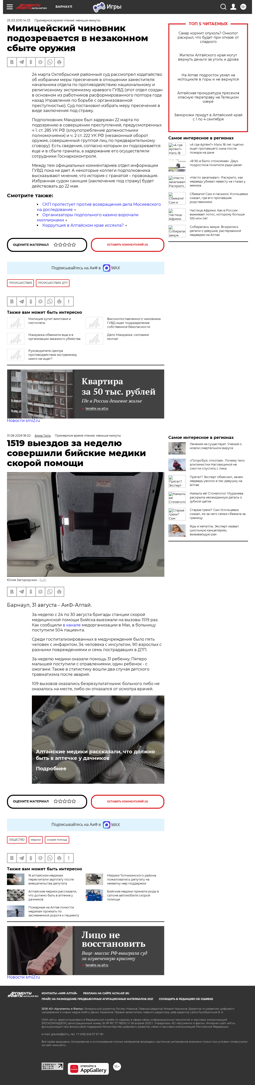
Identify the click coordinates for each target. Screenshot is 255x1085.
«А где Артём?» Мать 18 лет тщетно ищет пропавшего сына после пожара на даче (217, 148)
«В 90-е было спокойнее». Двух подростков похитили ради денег (216, 163)
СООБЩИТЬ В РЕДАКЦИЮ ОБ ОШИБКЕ (186, 999)
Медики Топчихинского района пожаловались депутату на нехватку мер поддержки (131, 879)
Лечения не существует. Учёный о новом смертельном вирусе (216, 446)
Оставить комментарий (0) (127, 244)
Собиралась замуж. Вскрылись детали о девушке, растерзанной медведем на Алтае (215, 231)
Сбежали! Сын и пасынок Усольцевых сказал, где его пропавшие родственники (219, 198)
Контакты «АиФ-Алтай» (59, 993)
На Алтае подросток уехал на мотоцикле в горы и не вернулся (208, 77)
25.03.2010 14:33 (18, 20)
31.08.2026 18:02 (19, 435)
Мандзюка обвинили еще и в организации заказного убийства (54, 337)
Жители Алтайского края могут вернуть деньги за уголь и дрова (208, 57)
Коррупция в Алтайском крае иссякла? (83, 225)
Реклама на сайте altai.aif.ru (106, 993)
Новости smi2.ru (23, 420)
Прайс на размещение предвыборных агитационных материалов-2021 (97, 999)
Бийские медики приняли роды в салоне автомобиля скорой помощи (133, 895)
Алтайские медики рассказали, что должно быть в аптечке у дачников (95, 755)
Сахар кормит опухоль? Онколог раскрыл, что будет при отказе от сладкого (208, 37)
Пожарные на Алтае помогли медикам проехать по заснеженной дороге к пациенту (53, 911)
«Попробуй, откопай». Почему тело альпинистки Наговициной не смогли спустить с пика (217, 464)
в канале (72, 625)
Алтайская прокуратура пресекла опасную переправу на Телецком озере (208, 97)
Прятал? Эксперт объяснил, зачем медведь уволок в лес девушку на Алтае (216, 481)
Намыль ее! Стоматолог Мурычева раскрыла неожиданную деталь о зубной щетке (216, 497)
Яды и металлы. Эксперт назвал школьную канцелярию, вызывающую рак (214, 530)
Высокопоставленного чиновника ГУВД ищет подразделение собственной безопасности (134, 323)
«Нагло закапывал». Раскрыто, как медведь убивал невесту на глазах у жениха (218, 181)
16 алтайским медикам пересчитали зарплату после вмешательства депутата (51, 879)
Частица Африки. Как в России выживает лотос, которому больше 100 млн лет (217, 214)
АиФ (42, 580)
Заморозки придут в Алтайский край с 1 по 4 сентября (208, 117)
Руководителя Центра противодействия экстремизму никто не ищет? (52, 355)
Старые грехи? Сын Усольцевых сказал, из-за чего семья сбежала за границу (218, 514)
